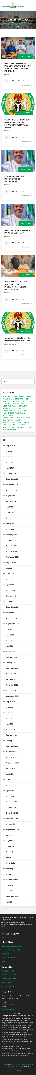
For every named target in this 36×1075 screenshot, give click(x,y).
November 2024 (12, 546)
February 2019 (11, 869)
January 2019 (11, 874)
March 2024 (10, 591)
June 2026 (10, 457)
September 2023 (12, 624)
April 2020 (10, 791)
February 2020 (11, 802)
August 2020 (11, 769)
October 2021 (11, 691)
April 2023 (10, 646)
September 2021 (12, 696)
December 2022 (12, 669)
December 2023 (12, 607)
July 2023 (9, 630)
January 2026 (11, 474)
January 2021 (11, 741)
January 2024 (11, 602)
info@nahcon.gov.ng (8, 1009)
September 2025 (12, 496)
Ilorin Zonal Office (8, 986)
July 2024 (9, 568)
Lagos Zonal (6, 982)
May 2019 (9, 852)
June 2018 (10, 891)
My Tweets (5, 938)
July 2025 (9, 507)
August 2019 (10, 835)
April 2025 (10, 524)
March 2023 (10, 652)
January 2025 (11, 541)
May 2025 (9, 518)
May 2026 (9, 463)
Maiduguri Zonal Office (10, 975)
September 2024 (12, 557)
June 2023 (10, 635)
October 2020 (11, 758)
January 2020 (11, 808)
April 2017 (9, 902)
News (8, 74)
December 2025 (12, 479)
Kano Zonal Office (8, 971)
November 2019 (12, 819)
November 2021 (12, 685)
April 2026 (10, 468)
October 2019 (11, 824)
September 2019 (12, 830)
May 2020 (9, 785)
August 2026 (11, 446)
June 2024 (10, 574)
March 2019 (10, 863)
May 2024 (10, 580)
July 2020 (9, 774)
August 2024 (11, 563)
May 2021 (9, 719)
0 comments (28, 85)
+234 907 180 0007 (8, 1004)
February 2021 (11, 735)
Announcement (11, 344)
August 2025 (11, 502)
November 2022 (12, 674)
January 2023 (11, 663)
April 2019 (9, 858)
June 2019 (10, 847)
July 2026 (9, 452)
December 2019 (12, 813)
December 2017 (12, 897)
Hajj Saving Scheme (9, 957)
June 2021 (10, 713)
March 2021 (10, 730)
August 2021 (10, 702)
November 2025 (12, 485)
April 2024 (10, 585)
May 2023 (9, 641)
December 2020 (12, 746)
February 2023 (11, 657)
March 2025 (10, 529)
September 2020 (12, 763)
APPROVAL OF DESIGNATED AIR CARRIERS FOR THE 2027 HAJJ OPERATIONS (14, 413)
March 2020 (10, 797)
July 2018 (9, 886)
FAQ (3, 961)
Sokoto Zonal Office (9, 978)
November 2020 (12, 752)
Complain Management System (12, 950)
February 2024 (11, 596)
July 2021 (9, 707)
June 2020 (10, 780)
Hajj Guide (5, 954)
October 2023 (11, 618)
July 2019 (9, 841)
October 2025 (11, 490)
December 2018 (12, 880)
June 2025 (10, 513)
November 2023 (12, 613)
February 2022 (11, 680)
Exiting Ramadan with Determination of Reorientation (14, 178)
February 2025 (11, 535)
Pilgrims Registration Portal (11, 946)
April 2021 (9, 724)
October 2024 (11, 552)
